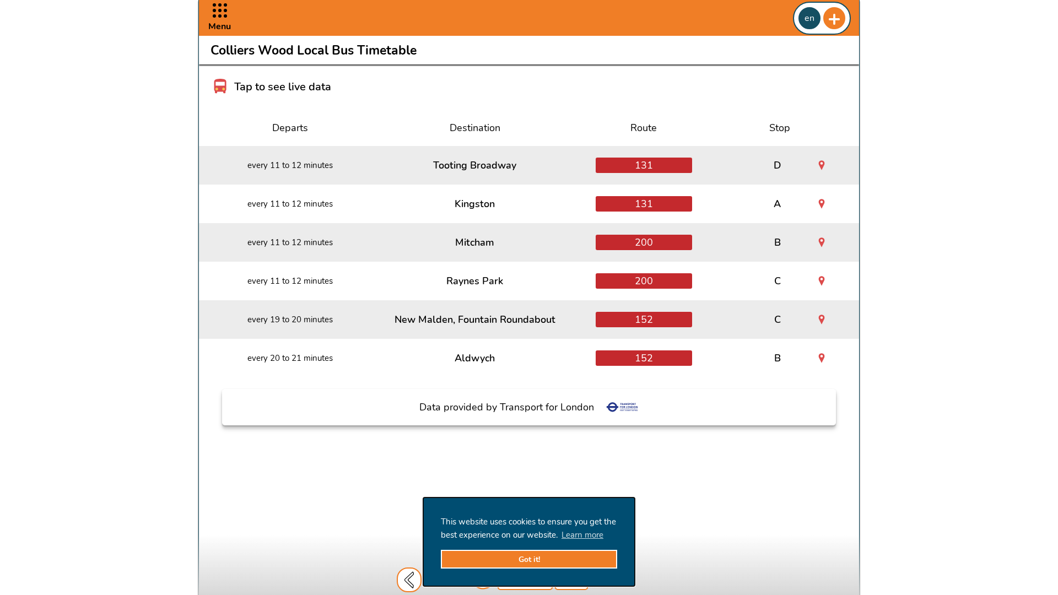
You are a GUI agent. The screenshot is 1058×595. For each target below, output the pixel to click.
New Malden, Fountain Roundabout (475, 319)
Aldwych (475, 358)
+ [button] (834, 18)
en (809, 18)
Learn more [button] (582, 534)
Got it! (529, 559)
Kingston (475, 203)
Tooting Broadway (474, 165)
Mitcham (474, 242)
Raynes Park (474, 281)
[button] (219, 18)
